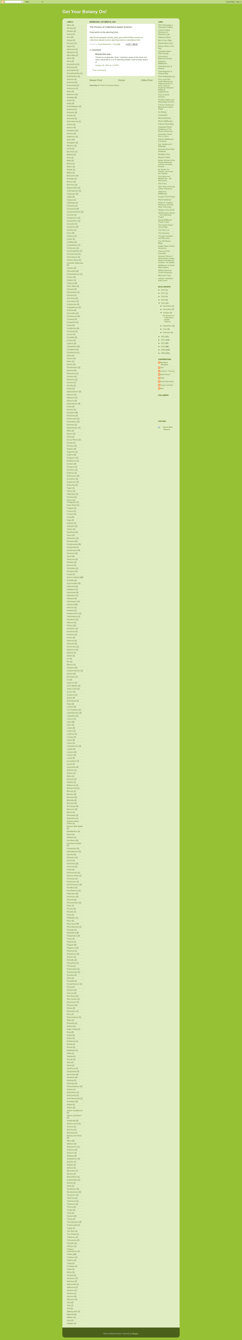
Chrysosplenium (73, 274)
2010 (163, 347)
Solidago (70, 1156)
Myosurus (71, 809)
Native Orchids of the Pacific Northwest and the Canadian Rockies (166, 163)
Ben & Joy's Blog (165, 40)
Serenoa (70, 1130)
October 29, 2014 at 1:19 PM (106, 65)
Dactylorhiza (72, 352)
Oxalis (69, 870)
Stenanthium (72, 1177)
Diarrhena (71, 379)
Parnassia (71, 879)
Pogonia (70, 942)
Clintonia (70, 295)
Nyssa (69, 834)
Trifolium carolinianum (72, 1250)
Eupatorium (71, 482)
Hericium (70, 607)
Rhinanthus (71, 1011)
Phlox (69, 906)
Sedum (69, 1107)
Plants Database (164, 200)
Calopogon (71, 194)
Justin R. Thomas (168, 371)
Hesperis (70, 610)
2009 (163, 350)
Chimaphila (71, 271)
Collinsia (70, 310)
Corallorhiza (71, 328)
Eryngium (70, 467)
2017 (163, 293)
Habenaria (71, 586)
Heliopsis (70, 598)
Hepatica (70, 604)
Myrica (69, 812)
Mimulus (70, 794)
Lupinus (70, 755)
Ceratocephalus (73, 251)
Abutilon (70, 31)
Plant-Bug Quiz (73, 927)
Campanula (71, 209)
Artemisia (70, 118)
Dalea (69, 355)
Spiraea (70, 1168)
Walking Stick (72, 1311)
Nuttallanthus (72, 831)
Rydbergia (71, 1050)
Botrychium (71, 176)
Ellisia (69, 431)
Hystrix (69, 656)
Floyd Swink (71, 505)
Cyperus (70, 343)
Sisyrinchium (72, 1147)
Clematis (70, 289)
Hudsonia (70, 635)
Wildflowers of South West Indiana (166, 266)
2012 (163, 340)
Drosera (70, 410)
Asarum (70, 127)
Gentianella (71, 547)
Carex (69, 233)
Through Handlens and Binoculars (165, 237)
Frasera (70, 511)
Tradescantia (72, 1225)
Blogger (135, 1334)
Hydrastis (70, 644)
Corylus (70, 340)
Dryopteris (71, 413)
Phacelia (70, 900)
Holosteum (71, 628)
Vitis (68, 1308)
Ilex (68, 662)
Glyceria (70, 565)
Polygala (70, 945)
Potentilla (70, 960)
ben (162, 388)
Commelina (71, 313)
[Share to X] (131, 44)
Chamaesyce (72, 257)
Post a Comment (99, 70)
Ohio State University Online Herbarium (166, 188)
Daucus (70, 358)
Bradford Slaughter (164, 364)
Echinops (70, 425)
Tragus (69, 1228)
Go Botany (162, 112)
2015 (163, 300)
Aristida (70, 115)
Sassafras (71, 1077)
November (167, 309)
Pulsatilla (70, 981)
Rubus (69, 1038)
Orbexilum (71, 857)
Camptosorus (72, 218)
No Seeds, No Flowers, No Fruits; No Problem (165, 172)
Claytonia (70, 283)
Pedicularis (71, 894)
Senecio (70, 1127)
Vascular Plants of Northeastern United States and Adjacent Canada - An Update (166, 259)
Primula (70, 966)
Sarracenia (71, 1074)
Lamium (70, 707)
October (166, 313)
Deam (69, 361)
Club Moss (71, 298)
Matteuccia (71, 785)
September (167, 326)
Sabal (69, 1053)
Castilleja (70, 242)
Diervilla (70, 386)
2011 (163, 343)
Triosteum (71, 1257)
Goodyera (71, 571)
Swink (69, 1186)
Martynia (70, 779)
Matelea (70, 782)
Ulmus (69, 1272)
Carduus (70, 230)
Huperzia (70, 641)
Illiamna (70, 665)
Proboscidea (72, 969)
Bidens (69, 167)
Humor (69, 638)
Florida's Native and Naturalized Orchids (166, 101)
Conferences (72, 316)
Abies (69, 25)
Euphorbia (71, 485)
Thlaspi (70, 1210)
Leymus (70, 719)
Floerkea (70, 497)
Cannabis (70, 224)
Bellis (69, 161)
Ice (68, 659)
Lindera (70, 731)
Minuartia (70, 797)
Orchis (69, 861)
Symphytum (71, 1189)
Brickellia (70, 179)
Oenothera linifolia (74, 843)
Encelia (70, 443)
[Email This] (127, 44)
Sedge (69, 1104)
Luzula (69, 758)
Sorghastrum (72, 1159)
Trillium (69, 1254)
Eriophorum (71, 461)
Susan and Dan (167, 385)
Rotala (69, 1035)
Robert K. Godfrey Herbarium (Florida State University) (165, 205)
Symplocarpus (72, 1192)
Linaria (69, 728)
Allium (69, 58)
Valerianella (71, 1284)
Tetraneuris (71, 1201)
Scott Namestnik (73, 1098)
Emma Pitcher (72, 440)
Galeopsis (71, 526)
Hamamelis (71, 592)
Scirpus (70, 1089)
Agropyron (71, 52)
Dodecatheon (72, 404)
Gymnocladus (72, 583)
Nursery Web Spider (75, 826)
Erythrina (70, 473)
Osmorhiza (71, 864)
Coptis (69, 325)
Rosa (69, 1032)
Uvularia (70, 1275)
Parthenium (71, 882)
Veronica (70, 1296)
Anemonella (71, 85)
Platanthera (71, 933)
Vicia (69, 1302)
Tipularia (70, 1216)
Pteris (69, 978)
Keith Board (71, 701)
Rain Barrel (71, 996)
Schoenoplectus (73, 1086)
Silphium (70, 1144)
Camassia (71, 206)
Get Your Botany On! (84, 11)
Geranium (71, 553)
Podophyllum (72, 936)
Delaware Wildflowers (162, 62)
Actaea (69, 40)
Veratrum (70, 1290)
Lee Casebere (72, 710)
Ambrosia (70, 67)
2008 (163, 353)
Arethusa (70, 109)
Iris (68, 680)
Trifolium (70, 1246)
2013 (163, 337)
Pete (162, 378)
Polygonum (71, 948)
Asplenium (71, 137)
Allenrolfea (71, 55)
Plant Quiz (71, 924)
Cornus (70, 334)
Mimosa (70, 791)
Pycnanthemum (73, 984)
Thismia (70, 1207)
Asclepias (70, 130)
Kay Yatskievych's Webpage (165, 145)
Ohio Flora (162, 184)
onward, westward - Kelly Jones (166, 279)
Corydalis (70, 337)
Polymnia (70, 951)
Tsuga (69, 1263)
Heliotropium (72, 601)
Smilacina (70, 1150)
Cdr (162, 368)
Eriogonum (71, 458)
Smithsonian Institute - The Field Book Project (166, 215)
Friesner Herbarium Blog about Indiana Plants (166, 107)
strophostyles (72, 1180)
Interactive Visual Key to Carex (165, 135)
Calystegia (71, 203)
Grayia (69, 574)
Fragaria (70, 508)
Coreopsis (71, 331)
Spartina (70, 1162)
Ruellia (69, 1044)
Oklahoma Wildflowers (162, 193)
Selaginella (71, 1121)
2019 (163, 290)
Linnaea (70, 737)
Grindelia (70, 580)
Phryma (70, 909)
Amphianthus (72, 76)
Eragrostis (71, 452)
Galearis (70, 523)
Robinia (70, 1026)
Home (121, 80)
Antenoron (71, 88)
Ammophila (71, 70)
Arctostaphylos (73, 106)
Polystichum (71, 954)
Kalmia (69, 698)
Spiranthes (71, 1171)
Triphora (70, 1260)
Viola (69, 1305)
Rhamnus (70, 1005)
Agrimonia (71, 49)
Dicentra (70, 383)
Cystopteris (71, 349)
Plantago (70, 930)
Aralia (69, 103)
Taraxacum (71, 1195)
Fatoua (69, 491)
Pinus (69, 921)
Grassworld (162, 115)
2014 (163, 303)
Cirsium (70, 277)
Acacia (69, 34)
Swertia (70, 1183)
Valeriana (70, 1281)
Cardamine (71, 227)
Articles (70, 124)
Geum (69, 556)
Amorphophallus (73, 73)
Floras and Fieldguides (71, 501)
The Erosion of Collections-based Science (168, 319)
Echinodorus (72, 422)
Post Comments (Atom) (109, 85)
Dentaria (70, 370)
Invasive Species (73, 671)
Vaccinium (71, 1278)
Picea (69, 915)
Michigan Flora (164, 154)
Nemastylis (71, 815)
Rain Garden (72, 999)
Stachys (70, 1174)
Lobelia (70, 749)
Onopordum (71, 848)
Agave (69, 46)
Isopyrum (70, 683)
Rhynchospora (72, 1017)
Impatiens (71, 668)
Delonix (70, 364)
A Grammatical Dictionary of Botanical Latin (164, 32)
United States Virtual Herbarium (166, 247)
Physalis (70, 912)
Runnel (69, 1047)
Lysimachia (71, 767)
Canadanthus (72, 221)
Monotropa (71, 806)
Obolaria (70, 837)
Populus (70, 957)
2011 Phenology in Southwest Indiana (165, 26)
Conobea (70, 319)
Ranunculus (71, 1002)
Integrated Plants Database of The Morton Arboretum (165, 129)
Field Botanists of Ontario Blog (165, 72)
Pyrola (69, 987)
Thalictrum (71, 1204)
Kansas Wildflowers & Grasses (166, 140)
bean (69, 158)
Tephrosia (71, 1198)
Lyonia (69, 764)
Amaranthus (72, 64)
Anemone (70, 82)
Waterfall (70, 1314)
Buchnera (70, 185)
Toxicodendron (73, 1222)
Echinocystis (72, 419)
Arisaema (70, 112)
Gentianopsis (72, 550)
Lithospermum (72, 746)
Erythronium (72, 476)
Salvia (69, 1065)
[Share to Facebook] (134, 44)
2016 (163, 296)
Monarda (70, 803)
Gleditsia (70, 562)
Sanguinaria (71, 1071)
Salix (69, 1062)
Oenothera (71, 840)
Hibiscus (70, 622)
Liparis (69, 740)
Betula (69, 164)
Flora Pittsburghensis (166, 77)
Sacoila (70, 1059)
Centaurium (71, 248)
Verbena (70, 1293)
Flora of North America (163, 96)
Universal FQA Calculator (164, 252)
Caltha (69, 197)
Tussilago (70, 1266)
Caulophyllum (72, 245)
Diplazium (71, 398)
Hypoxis (70, 653)
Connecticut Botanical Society (165, 57)
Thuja (69, 1213)
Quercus (70, 993)
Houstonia (71, 632)
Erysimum (71, 470)
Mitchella (70, 800)
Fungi (69, 517)
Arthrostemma (72, 121)
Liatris (69, 722)
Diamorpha (71, 373)
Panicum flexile (73, 876)
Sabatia (70, 1056)
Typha (69, 1269)
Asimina (70, 134)
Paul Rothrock (72, 891)
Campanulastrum (74, 212)
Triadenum (71, 1237)
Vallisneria (71, 1287)
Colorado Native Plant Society (164, 52)
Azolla (69, 149)
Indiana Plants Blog (166, 124)
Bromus (70, 182)
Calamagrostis (72, 191)
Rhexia (69, 1008)
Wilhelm (70, 1317)
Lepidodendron (73, 713)
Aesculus (70, 43)
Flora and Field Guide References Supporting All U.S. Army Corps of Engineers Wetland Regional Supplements (165, 86)
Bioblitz (69, 170)
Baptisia (70, 155)
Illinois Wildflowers (165, 121)
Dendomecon (72, 367)
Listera (69, 743)
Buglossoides (72, 188)
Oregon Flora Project (166, 197)
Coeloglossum (72, 307)
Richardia (70, 1023)
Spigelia (70, 1165)
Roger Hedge (72, 1029)
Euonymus (71, 479)
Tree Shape (71, 1234)
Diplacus (70, 395)
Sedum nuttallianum (75, 1111)
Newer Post (95, 80)
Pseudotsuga (72, 972)
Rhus (69, 1014)
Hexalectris (71, 619)
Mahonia (70, 770)
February (167, 332)
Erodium (70, 464)
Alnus (69, 61)
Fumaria (70, 514)
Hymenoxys (71, 647)
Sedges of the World (166, 210)
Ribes (69, 1020)
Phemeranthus (73, 903)
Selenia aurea (72, 1124)
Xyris (69, 1320)
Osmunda (71, 867)
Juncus (69, 692)
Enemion (70, 446)
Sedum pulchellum (74, 1116)
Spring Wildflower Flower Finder (165, 221)
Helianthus (71, 595)
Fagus (69, 488)
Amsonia (70, 79)
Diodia (69, 389)
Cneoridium (71, 301)
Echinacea (71, 416)
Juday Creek (72, 689)
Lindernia (70, 734)
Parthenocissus (73, 885)
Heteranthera (72, 616)
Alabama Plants (164, 37)
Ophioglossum (72, 851)
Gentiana (70, 541)
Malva (69, 776)
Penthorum (71, 897)
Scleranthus (71, 1092)
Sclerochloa (71, 1095)
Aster (69, 140)
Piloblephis (71, 918)
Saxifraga (70, 1083)
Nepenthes (71, 818)
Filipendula (71, 494)
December (167, 306)
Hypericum (71, 650)
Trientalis (70, 1243)
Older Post (147, 80)
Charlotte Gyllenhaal (75, 263)
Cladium (70, 280)
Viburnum (70, 1299)
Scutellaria (71, 1101)
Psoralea (70, 975)
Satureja (70, 1080)
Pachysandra (72, 873)
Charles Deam (72, 260)
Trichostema (72, 1240)
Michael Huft (72, 788)
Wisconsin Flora (164, 275)
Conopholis (71, 322)
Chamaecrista (72, 254)
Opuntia (70, 854)
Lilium (69, 725)
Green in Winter (73, 577)
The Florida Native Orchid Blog (165, 226)
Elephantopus (72, 428)
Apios (69, 91)
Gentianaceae (72, 544)
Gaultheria (71, 532)
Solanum (70, 1153)
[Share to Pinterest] (136, 44)
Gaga (69, 520)
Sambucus (71, 1068)
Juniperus (71, 695)
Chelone (70, 268)
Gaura (69, 535)
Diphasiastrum (72, 392)
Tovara (69, 1219)
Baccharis (71, 152)
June (165, 329)
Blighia (69, 173)
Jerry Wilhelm (72, 686)
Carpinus (70, 236)
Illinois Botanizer (164, 118)
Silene (69, 1141)
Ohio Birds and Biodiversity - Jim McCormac (165, 179)
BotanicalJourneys (165, 43)
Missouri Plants (164, 157)
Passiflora (71, 888)
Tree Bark (71, 1231)
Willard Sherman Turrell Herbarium (165, 271)
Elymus (70, 434)
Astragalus (71, 143)
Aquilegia (70, 97)
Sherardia (71, 1133)
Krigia (69, 704)
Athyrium (70, 146)
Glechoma (71, 559)
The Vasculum (164, 233)
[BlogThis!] (129, 44)
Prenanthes (71, 963)
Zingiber (70, 1323)
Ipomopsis (71, 677)
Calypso (70, 200)
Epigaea (70, 449)
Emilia (69, 437)
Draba (69, 407)
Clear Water (71, 286)
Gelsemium (71, 538)
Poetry (69, 939)
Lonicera (70, 752)
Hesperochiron (73, 613)
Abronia (70, 28)
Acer (68, 37)
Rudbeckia (71, 1041)
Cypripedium (72, 346)
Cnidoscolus (72, 304)
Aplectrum (71, 94)
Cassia (69, 239)
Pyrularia (70, 990)
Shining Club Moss (74, 1136)
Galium (69, 529)
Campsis (70, 215)
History (69, 625)
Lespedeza (71, 716)
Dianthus (70, 376)
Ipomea (70, 674)
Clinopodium (72, 292)
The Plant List (163, 230)
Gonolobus (71, 568)
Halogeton (71, 589)
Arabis (69, 100)
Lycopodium (71, 761)
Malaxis (70, 773)
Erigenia (70, 455)
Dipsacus (70, 401)
